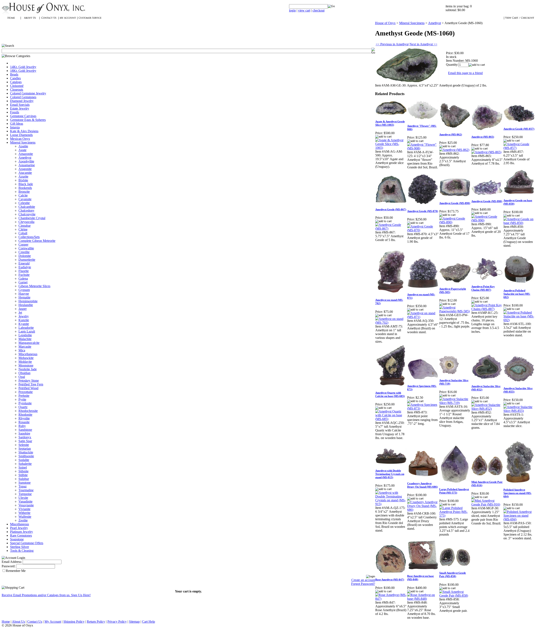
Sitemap (134, 621)
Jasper (22, 309)
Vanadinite (25, 501)
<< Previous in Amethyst (392, 44)
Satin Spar (25, 441)
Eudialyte (24, 267)
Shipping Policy (74, 621)
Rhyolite (24, 418)
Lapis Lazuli (26, 331)
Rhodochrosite (28, 411)
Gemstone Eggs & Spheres (28, 120)
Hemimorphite (28, 301)
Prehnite (23, 395)
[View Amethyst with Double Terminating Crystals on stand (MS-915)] (391, 504)
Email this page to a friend (465, 73)
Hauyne (23, 293)
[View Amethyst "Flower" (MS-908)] (423, 148)
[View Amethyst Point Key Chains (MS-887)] (487, 309)
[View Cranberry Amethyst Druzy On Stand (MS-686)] (423, 509)
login (292, 10)
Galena (23, 278)
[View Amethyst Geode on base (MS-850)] (519, 223)
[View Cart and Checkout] (519, 20)
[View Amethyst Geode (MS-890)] (455, 222)
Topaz (22, 486)
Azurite (23, 176)
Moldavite (25, 361)
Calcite (23, 195)
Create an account (363, 580)
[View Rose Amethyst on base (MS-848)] (423, 598)
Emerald (24, 263)
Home (6, 621)
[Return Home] (44, 13)
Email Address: (12, 561)
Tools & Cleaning (22, 550)
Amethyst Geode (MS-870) (422, 211)
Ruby (22, 426)
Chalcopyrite (26, 214)
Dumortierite (26, 259)
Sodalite (23, 460)
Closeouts (16, 89)
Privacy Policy (117, 621)
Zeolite (23, 520)
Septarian (24, 448)
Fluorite (23, 271)
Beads (14, 74)
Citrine (22, 229)
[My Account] (67, 20)
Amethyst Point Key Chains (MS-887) (483, 288)
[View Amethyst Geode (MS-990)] (487, 220)
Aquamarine (26, 165)
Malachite (24, 339)
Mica (21, 350)
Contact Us (34, 621)
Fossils (14, 112)
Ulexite (23, 497)
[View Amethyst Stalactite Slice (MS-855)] (519, 411)
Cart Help (148, 621)
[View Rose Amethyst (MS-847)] (391, 598)
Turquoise (25, 494)
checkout (319, 10)
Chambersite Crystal (31, 218)
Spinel (22, 467)
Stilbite (23, 475)
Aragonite (25, 169)
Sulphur (23, 479)
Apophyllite (26, 161)
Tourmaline (26, 490)
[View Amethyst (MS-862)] (454, 150)
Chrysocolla (26, 222)
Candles (15, 78)
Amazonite (25, 154)
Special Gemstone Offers (26, 543)
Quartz (22, 407)
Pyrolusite (25, 403)
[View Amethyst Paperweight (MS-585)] (455, 311)
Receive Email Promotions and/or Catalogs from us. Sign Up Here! (46, 595)
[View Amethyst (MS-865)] (486, 152)
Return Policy (96, 621)
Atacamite (25, 172)
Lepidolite (25, 335)
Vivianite (24, 509)
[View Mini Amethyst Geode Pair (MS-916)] (487, 504)
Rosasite (24, 422)
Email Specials (20, 104)
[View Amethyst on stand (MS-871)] (423, 317)
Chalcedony (26, 210)
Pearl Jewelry (19, 528)
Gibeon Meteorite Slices (34, 286)
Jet (20, 312)
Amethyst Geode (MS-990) (486, 201)
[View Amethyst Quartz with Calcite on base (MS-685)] (391, 419)
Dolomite (24, 256)
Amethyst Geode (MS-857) (518, 128)
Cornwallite (26, 248)
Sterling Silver (19, 547)
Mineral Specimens (22, 142)
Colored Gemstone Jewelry (28, 93)
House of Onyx (385, 23)
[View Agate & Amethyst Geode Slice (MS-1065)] (391, 147)
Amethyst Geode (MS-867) (390, 209)
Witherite (24, 513)
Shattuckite (25, 452)
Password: (8, 566)
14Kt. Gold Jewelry (23, 67)
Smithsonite (26, 456)
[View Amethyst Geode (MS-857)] (519, 148)
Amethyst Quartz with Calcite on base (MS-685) (390, 394)
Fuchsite (24, 274)
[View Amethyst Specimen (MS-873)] (423, 408)
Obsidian (24, 373)
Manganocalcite (28, 343)
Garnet (22, 282)
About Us (18, 621)
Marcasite (24, 346)
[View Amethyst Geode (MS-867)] (391, 228)
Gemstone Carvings (23, 116)
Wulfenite (24, 516)
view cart (304, 10)
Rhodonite (25, 414)
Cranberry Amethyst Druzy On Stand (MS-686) (422, 485)
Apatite (23, 146)
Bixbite (23, 180)
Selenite (23, 445)
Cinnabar (24, 225)
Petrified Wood (28, 388)
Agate (22, 150)
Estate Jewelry (19, 108)
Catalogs (16, 82)
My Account (52, 621)
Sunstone (24, 482)
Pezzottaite (25, 392)
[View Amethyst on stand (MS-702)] (391, 322)
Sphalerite (25, 463)
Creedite (24, 252)
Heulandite (25, 305)
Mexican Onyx (20, 138)
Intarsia (15, 127)
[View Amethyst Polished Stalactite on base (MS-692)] (519, 320)
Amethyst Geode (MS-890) (454, 203)
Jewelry (23, 316)
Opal (21, 377)
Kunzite (23, 320)
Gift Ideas (16, 123)
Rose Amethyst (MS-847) (389, 579)
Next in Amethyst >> (423, 44)
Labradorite (26, 327)
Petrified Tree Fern (30, 384)
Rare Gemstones (21, 535)
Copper (23, 244)
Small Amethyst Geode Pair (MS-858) (452, 574)
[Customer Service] (89, 20)
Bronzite (24, 191)
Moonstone (25, 365)
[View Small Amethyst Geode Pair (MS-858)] (455, 595)
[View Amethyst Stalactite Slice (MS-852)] (487, 408)
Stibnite (23, 471)
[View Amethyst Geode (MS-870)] (423, 230)
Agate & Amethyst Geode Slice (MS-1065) (390, 123)
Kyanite (23, 324)
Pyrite (22, 399)
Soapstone (17, 539)
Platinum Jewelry (21, 531)
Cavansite (24, 199)
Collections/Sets (29, 237)
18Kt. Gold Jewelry (23, 70)
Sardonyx (24, 437)
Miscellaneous (27, 354)
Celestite (24, 203)
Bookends (25, 188)
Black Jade (25, 184)
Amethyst (24, 157)
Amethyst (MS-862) (450, 134)
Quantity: (452, 64)
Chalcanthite (26, 206)
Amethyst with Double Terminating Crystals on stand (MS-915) (389, 474)
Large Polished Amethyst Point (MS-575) (454, 491)
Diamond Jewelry (22, 101)
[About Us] (30, 20)
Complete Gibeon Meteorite (36, 240)
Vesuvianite (26, 505)
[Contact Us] (48, 20)
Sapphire (24, 433)
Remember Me (16, 571)
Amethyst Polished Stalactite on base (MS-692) (516, 294)
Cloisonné (16, 86)
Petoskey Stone (28, 380)
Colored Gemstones (23, 97)
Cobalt (22, 233)
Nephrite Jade (27, 369)
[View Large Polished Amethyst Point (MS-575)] (455, 515)
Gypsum (24, 290)
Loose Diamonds (21, 135)
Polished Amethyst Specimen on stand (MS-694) (517, 493)
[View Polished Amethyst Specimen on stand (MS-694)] (519, 519)
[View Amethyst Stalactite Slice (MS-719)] (455, 403)
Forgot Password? (363, 584)
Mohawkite (26, 358)
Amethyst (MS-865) (482, 136)
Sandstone (25, 429)
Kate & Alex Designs (24, 131)
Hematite (24, 297)
